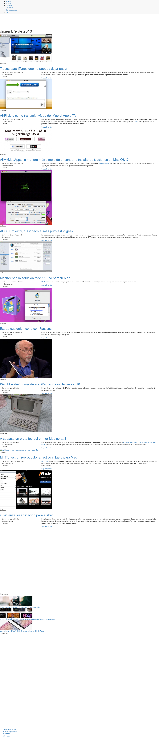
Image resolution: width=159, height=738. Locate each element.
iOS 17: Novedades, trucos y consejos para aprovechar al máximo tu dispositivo (27, 619)
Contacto (9, 5)
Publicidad (6, 734)
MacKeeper (45, 282)
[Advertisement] (53, 21)
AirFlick (136, 121)
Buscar (8, 3)
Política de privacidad (10, 731)
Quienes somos (11, 10)
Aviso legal (6, 736)
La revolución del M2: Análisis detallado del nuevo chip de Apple (22, 631)
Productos (9, 8)
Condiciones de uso (9, 729)
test (7, 12)
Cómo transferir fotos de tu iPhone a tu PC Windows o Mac (20, 607)
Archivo (8, 1)
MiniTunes (44, 461)
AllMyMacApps (104, 163)
